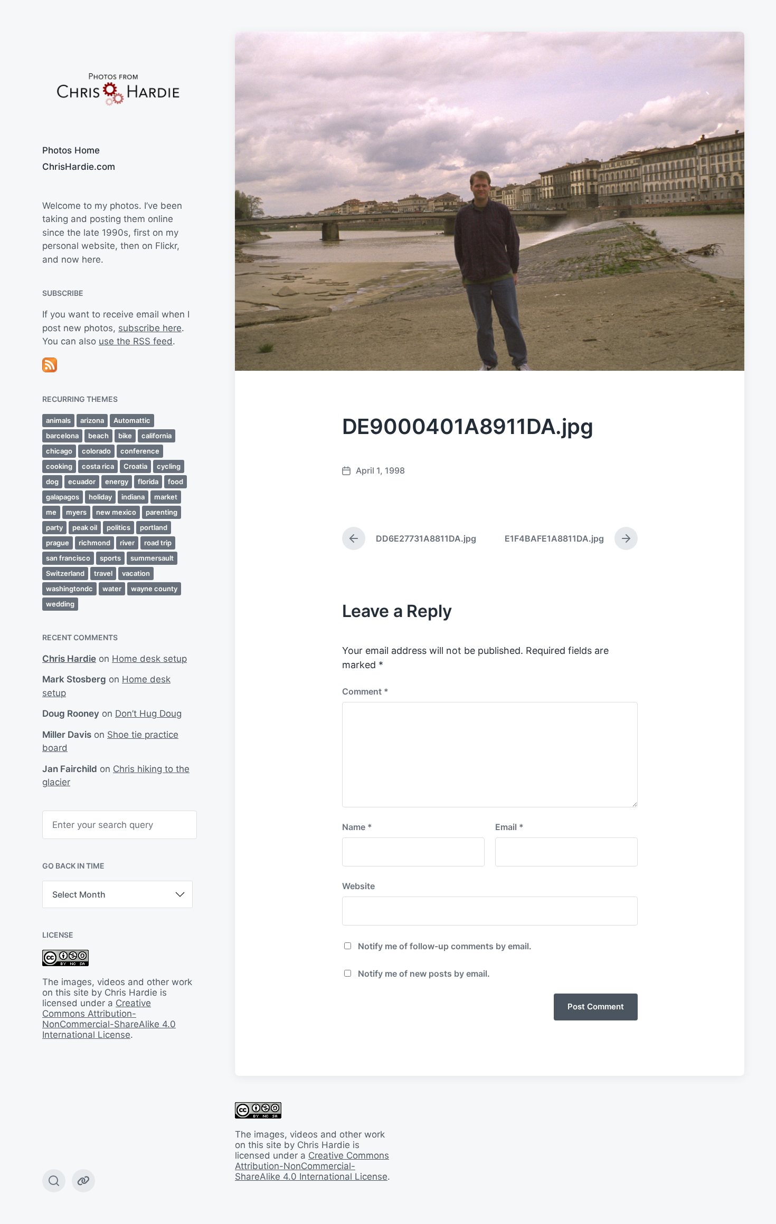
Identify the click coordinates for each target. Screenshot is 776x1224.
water (111, 588)
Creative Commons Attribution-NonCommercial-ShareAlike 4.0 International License (109, 1019)
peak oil (84, 527)
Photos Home (71, 150)
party (54, 527)
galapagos (62, 497)
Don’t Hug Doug (148, 713)
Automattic (131, 420)
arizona (92, 420)
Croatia (135, 466)
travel (103, 573)
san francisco (68, 558)
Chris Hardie (69, 658)
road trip (158, 542)
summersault (152, 558)
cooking (59, 466)
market (165, 497)
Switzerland (65, 573)
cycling (169, 466)
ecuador (82, 481)
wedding (60, 604)
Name (357, 827)
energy (116, 481)
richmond (94, 542)
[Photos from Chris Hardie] (117, 88)
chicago (59, 451)
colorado (96, 451)
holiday (100, 497)
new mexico (116, 512)
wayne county (154, 588)
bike (125, 435)
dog (52, 481)
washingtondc (69, 588)
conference (139, 451)
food (175, 481)
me (51, 512)
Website (358, 886)
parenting (161, 512)
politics (118, 527)
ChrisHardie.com (78, 166)
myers (76, 512)
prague (57, 542)
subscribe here (150, 328)
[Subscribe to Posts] (117, 365)
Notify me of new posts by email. (424, 973)
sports (110, 558)
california (156, 435)
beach (98, 435)
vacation (136, 573)
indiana (133, 497)
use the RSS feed (136, 341)
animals (58, 420)
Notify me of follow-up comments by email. (445, 946)
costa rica (98, 466)
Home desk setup (149, 658)
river (127, 542)
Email (509, 827)
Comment (365, 691)
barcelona (62, 435)
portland (153, 527)
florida (148, 481)
